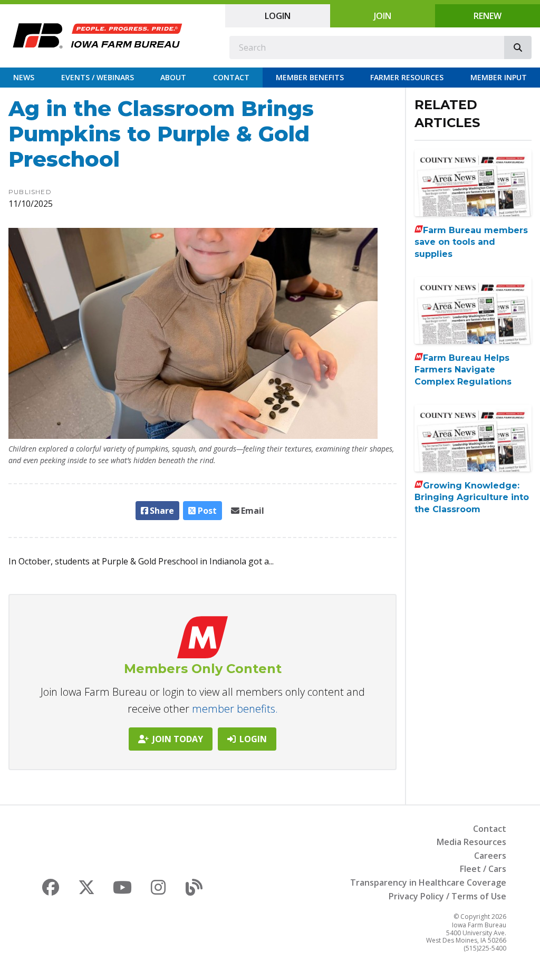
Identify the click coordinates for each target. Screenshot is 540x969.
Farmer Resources (406, 77)
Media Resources (471, 842)
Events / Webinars (97, 77)
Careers (490, 855)
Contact (231, 77)
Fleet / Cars (483, 869)
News (23, 77)
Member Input (498, 77)
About (173, 77)
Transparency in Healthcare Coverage (428, 882)
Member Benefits (310, 77)
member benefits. (235, 709)
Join (382, 16)
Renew (488, 16)
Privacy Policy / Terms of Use (447, 896)
